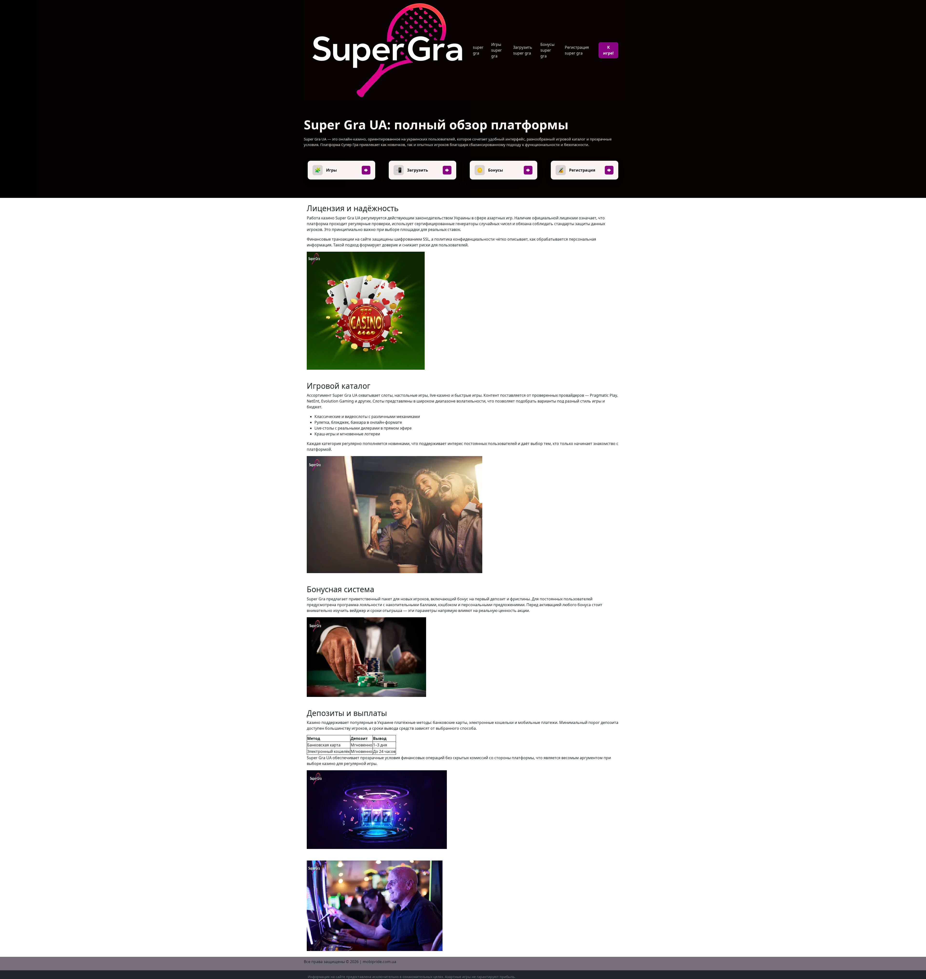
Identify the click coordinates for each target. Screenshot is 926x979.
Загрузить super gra (522, 50)
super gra (478, 50)
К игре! (608, 50)
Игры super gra (496, 50)
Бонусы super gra (547, 50)
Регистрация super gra (577, 50)
